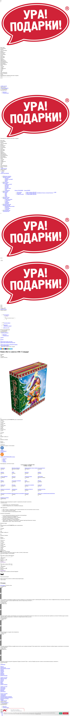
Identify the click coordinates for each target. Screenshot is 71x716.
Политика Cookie (38, 713)
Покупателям (2, 691)
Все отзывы (2, 585)
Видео (4, 459)
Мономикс (27, 493)
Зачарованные (14, 489)
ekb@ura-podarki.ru (4, 88)
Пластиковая (2, 688)
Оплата (4, 460)
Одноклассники (6, 335)
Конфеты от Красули (29, 489)
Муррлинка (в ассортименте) (6, 493)
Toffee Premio (40, 476)
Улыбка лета (3, 484)
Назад (7, 315)
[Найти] (1, 78)
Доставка (4, 461)
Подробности (3, 561)
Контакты (2, 674)
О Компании (2, 664)
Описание (4, 458)
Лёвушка (39, 480)
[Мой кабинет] (0, 259)
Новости (2, 666)
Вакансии (2, 673)
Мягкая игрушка (3, 678)
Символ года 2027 (3, 677)
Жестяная (2, 690)
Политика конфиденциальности (6, 697)
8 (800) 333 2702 (4, 86)
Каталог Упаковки (3, 684)
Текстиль (2, 345)
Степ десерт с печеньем (16, 480)
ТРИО (13, 472)
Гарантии (2, 671)
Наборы (5, 345)
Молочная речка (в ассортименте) (18, 493)
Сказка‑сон (40, 484)
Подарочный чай (12, 342)
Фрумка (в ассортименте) (5, 489)
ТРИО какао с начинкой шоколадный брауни (46, 493)
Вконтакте (5, 334)
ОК (60, 713)
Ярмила (2, 480)
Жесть (8, 345)
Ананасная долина (28, 476)
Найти (2, 711)
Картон (1, 681)
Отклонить (65, 713)
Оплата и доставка (3, 693)
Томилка (2, 472)
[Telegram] (12, 349)
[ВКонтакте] (1, 349)
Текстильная (2, 687)
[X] (5, 349)
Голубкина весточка (41, 489)
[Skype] (10, 349)
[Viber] (7, 349)
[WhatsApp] (9, 349)
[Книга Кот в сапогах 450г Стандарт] (28, 416)
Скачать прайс (3, 694)
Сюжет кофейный (4, 476)
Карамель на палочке (5, 497)
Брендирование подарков (5, 668)
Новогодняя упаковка (4, 342)
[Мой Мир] (4, 349)
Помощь (2, 699)
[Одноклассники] (2, 349)
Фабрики (2, 670)
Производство (3, 667)
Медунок (13, 484)
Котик (26, 480)
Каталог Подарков (3, 675)
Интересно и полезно (4, 698)
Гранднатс (27, 472)
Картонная (2, 689)
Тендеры (2, 669)
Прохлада (13, 476)
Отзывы (1, 672)
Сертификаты (3, 695)
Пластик (2, 680)
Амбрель (39, 472)
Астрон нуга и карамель (29, 484)
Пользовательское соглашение (6, 696)
